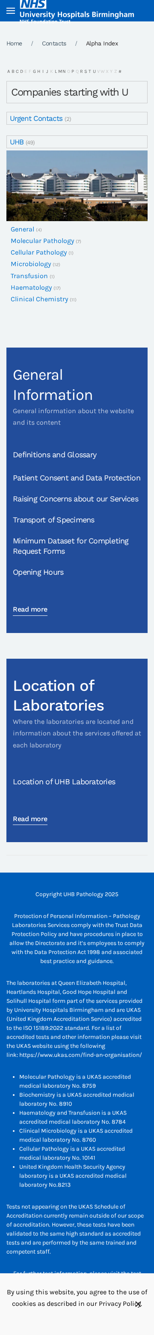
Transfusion (29, 276)
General (22, 229)
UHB (17, 142)
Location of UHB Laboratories (64, 781)
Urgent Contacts (36, 118)
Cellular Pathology (39, 252)
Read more (30, 609)
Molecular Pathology (42, 241)
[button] (10, 10)
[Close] (138, 1304)
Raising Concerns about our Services (75, 498)
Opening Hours (38, 571)
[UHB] (77, 185)
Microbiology (31, 264)
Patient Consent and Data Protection (76, 477)
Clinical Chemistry (39, 299)
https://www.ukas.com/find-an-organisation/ (80, 1055)
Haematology (31, 287)
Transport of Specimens (54, 519)
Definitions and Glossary (54, 454)
